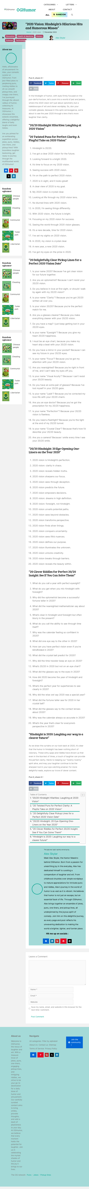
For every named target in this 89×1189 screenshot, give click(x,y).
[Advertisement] (57, 60)
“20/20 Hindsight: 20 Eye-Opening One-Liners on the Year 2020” (53, 823)
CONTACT (67, 10)
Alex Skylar (60, 38)
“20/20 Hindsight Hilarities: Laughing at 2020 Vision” (55, 800)
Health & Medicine (25, 36)
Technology (21, 40)
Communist (15, 220)
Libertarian (15, 244)
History (39, 36)
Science (9, 40)
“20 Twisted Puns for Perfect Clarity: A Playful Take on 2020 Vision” (52, 807)
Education (10, 36)
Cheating (16, 208)
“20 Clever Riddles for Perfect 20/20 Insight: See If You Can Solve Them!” (55, 831)
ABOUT (52, 10)
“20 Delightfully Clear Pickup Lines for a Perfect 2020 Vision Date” (52, 815)
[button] (72, 14)
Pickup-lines (45, 1175)
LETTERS (70, 5)
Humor (28, 32)
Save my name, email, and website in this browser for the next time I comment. (56, 1008)
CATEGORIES (49, 5)
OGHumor (26, 10)
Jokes (35, 1175)
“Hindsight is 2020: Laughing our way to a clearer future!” (53, 838)
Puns (29, 1175)
